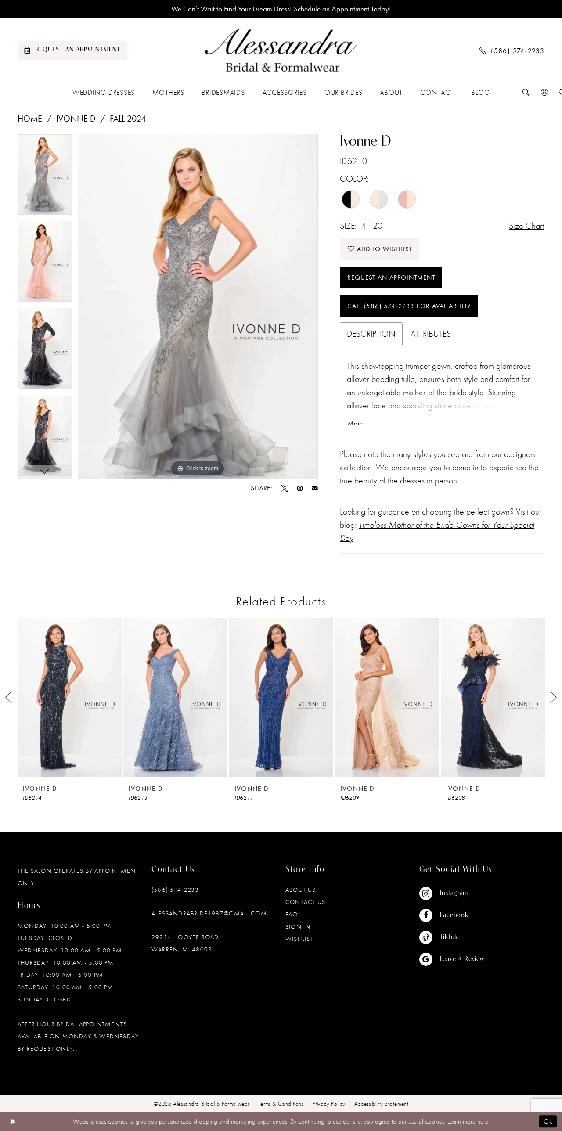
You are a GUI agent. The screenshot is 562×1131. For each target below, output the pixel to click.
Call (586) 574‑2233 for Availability (409, 306)
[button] (544, 92)
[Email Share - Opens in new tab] (315, 488)
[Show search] (526, 92)
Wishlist (299, 939)
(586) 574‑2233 (175, 889)
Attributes (431, 333)
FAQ (291, 914)
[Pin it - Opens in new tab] (300, 488)
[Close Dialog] (13, 1121)
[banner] (281, 50)
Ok (548, 1121)
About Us (300, 889)
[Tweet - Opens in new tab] (284, 488)
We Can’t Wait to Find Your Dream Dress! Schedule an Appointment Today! (281, 9)
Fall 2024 (128, 118)
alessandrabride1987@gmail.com (209, 913)
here (482, 1121)
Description (371, 333)
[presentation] (70, 697)
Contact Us (305, 902)
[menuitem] (72, 50)
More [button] (355, 423)
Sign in (297, 926)
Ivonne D (76, 118)
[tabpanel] (45, 177)
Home (30, 118)
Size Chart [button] (526, 225)
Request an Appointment (391, 277)
